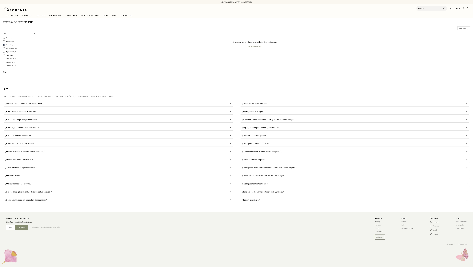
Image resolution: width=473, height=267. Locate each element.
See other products (254, 46)
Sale (114, 15)
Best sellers (11, 15)
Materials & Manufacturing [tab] (65, 96)
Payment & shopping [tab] (98, 96)
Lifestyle (40, 15)
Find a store (379, 237)
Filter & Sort (462, 28)
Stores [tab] (111, 96)
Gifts (105, 15)
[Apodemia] (15, 8)
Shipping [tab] (12, 96)
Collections (71, 15)
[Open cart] (468, 8)
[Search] (444, 8)
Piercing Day (126, 15)
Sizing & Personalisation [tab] (44, 96)
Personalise (55, 15)
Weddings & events (90, 15)
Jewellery (27, 15)
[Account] (463, 8)
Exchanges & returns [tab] (25, 96)
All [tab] (5, 96)
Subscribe (21, 227)
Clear (5, 72)
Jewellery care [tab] (83, 96)
